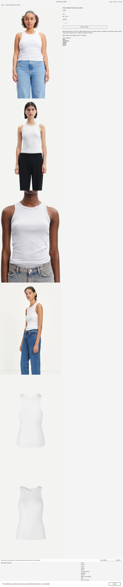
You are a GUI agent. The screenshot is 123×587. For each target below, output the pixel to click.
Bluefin (64, 45)
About (82, 569)
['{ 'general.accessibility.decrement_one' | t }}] (63, 22)
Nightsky (65, 42)
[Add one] (68, 22)
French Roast (66, 40)
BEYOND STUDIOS (61, 1)
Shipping (83, 573)
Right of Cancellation (86, 576)
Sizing (82, 563)
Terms (82, 566)
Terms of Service (85, 580)
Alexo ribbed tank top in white (13, 5)
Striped (64, 43)
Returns (83, 574)
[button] (120, 2)
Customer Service (85, 571)
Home (2, 5)
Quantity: (65, 19)
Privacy (83, 564)
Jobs (82, 578)
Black (64, 39)
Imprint (83, 568)
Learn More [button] (54, 584)
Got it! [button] (115, 584)
